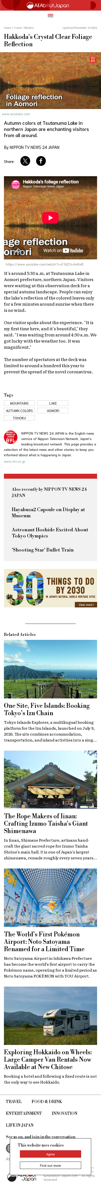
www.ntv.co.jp (14, 461)
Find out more (50, 1165)
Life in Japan (20, 1125)
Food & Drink (47, 1101)
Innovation (64, 1113)
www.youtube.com (16, 113)
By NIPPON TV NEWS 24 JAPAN (31, 147)
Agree (50, 1154)
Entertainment (24, 1113)
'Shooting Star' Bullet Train (43, 550)
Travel (14, 1101)
